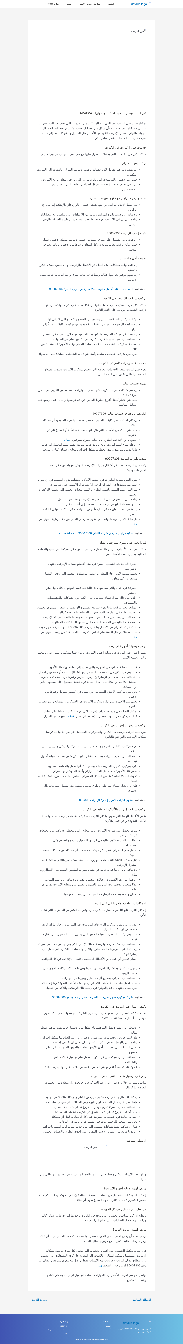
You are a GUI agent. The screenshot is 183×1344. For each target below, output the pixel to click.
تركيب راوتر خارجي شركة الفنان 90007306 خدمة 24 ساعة (96, 533)
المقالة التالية (38, 1299)
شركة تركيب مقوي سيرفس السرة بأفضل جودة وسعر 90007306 (92, 997)
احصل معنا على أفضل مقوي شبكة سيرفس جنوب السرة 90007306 (91, 289)
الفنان (67, 439)
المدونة (69, 4)
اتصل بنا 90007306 (52, 4)
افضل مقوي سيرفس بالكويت (90, 4)
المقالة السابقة (143, 1299)
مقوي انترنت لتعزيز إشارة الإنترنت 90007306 (104, 800)
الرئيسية (111, 4)
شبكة (71, 716)
